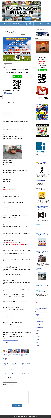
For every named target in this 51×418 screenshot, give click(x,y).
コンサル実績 (15, 23)
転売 (37, 342)
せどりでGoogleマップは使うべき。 (5, 354)
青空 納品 (10, 369)
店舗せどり (38, 336)
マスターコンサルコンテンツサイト (20, 23)
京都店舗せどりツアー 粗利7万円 (14, 354)
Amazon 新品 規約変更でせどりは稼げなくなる (43, 234)
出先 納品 (6, 369)
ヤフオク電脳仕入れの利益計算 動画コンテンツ (43, 208)
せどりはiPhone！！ (5, 363)
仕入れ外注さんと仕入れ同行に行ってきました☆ (23, 355)
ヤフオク (37, 330)
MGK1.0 (37, 314)
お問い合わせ (47, 23)
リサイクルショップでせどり (26, 373)
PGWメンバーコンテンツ (36, 23)
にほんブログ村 (38, 309)
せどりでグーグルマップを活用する (9, 373)
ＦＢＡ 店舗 (14, 369)
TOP (8, 27)
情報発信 (37, 339)
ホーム (4, 23)
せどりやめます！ (42, 268)
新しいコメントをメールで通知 (8, 408)
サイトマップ (41, 23)
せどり (37, 315)
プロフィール (38, 324)
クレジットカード (39, 318)
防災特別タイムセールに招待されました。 (9, 355)
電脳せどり (38, 345)
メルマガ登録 (9, 23)
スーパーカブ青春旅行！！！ (40, 321)
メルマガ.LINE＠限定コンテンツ (25, 23)
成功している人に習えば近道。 (27, 354)
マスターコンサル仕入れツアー (31, 23)
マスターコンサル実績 (39, 327)
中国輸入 (37, 333)
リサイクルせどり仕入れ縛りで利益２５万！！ (18, 355)
